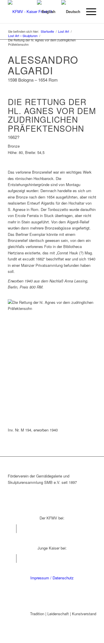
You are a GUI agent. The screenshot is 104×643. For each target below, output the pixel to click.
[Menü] (88, 11)
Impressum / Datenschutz (52, 577)
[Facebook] (12, 528)
